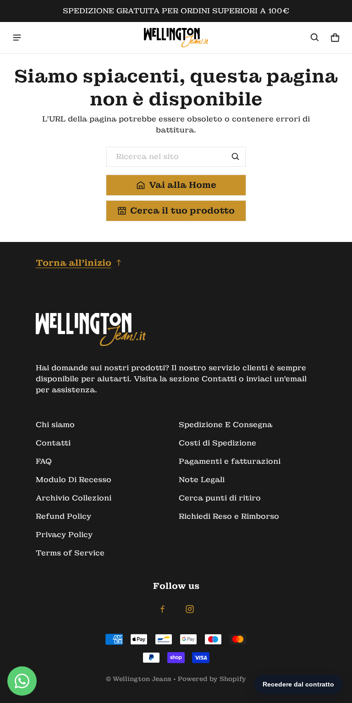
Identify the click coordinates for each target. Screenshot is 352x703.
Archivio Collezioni (73, 498)
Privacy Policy (64, 534)
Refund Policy (63, 516)
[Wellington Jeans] (176, 37)
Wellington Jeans (142, 679)
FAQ (44, 461)
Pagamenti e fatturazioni (229, 461)
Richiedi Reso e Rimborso (229, 516)
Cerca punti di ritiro (220, 498)
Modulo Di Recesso (73, 479)
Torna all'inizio (73, 263)
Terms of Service (70, 553)
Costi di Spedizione (217, 443)
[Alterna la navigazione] (17, 37)
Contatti (53, 443)
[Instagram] (190, 609)
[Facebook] (162, 609)
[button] (315, 37)
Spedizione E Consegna (225, 424)
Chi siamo (55, 424)
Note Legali (202, 479)
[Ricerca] (236, 157)
